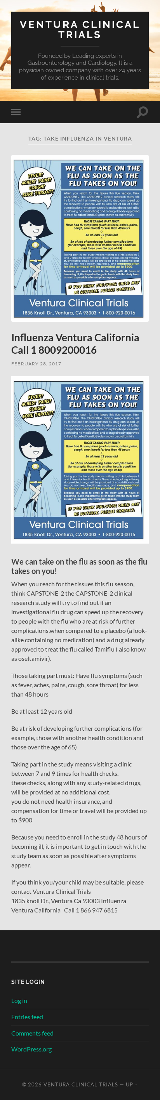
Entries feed (27, 1016)
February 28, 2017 (36, 364)
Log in (19, 1000)
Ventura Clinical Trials (80, 29)
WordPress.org (31, 1049)
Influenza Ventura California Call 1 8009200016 (75, 343)
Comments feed (32, 1033)
